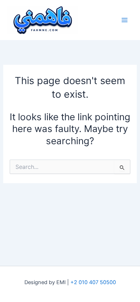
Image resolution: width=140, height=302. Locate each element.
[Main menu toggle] (124, 20)
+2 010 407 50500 (93, 282)
